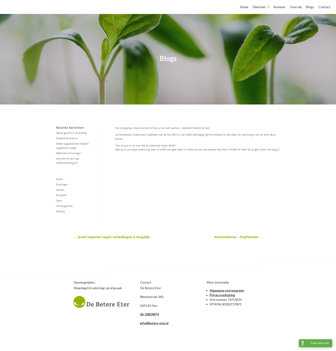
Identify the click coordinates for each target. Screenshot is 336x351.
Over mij (296, 7)
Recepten (61, 195)
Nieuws (60, 189)
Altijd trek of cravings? (68, 153)
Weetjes (60, 211)
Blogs (310, 7)
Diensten (259, 7)
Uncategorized (64, 206)
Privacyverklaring (222, 295)
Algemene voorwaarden (227, 290)
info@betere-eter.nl (154, 323)
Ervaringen (62, 184)
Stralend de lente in (67, 138)
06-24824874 (149, 314)
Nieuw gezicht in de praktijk (71, 133)
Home (244, 7)
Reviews (279, 7)
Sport (59, 200)
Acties (59, 179)
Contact (324, 7)
